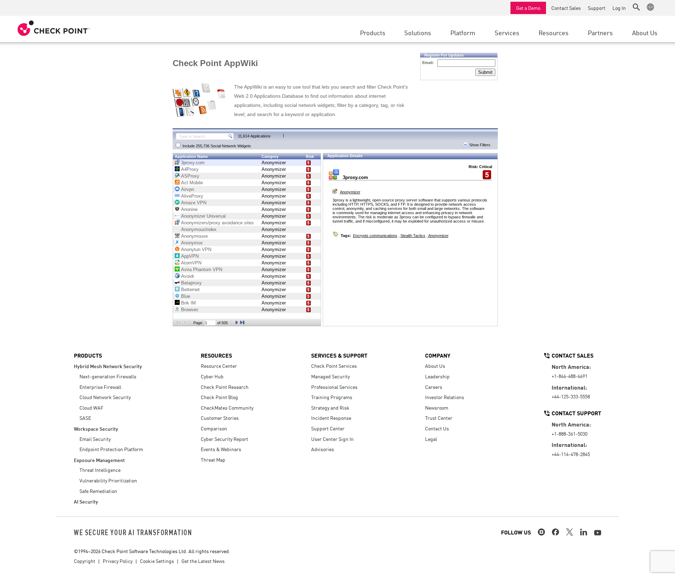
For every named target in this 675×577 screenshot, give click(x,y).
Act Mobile (192, 182)
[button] (636, 7)
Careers (433, 386)
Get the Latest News (203, 560)
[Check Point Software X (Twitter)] (569, 532)
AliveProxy (192, 196)
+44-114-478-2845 (571, 453)
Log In (619, 7)
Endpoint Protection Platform (111, 449)
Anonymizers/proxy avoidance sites (217, 222)
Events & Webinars (221, 449)
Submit (485, 72)
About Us (435, 365)
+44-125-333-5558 (571, 396)
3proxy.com (193, 162)
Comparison (214, 428)
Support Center (328, 428)
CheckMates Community (227, 407)
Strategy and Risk (330, 407)
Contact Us (437, 428)
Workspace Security (96, 428)
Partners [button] (600, 32)
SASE (85, 417)
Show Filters (479, 145)
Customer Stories (220, 417)
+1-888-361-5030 (569, 433)
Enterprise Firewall (100, 386)
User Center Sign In (332, 438)
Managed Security (330, 376)
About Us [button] (644, 32)
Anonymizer (274, 162)
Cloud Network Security (105, 396)
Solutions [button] (417, 32)
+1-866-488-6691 (569, 375)
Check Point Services (334, 365)
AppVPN (190, 256)
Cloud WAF (91, 407)
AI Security (86, 501)
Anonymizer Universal (203, 216)
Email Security (95, 438)
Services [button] (507, 32)
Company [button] (437, 355)
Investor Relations (444, 396)
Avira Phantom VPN (201, 269)
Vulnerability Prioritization (108, 480)
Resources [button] (553, 32)
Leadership (437, 376)
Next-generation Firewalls (107, 376)
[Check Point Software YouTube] (597, 532)
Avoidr (187, 276)
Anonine (189, 209)
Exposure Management (99, 459)
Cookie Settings (157, 560)
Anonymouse (194, 236)
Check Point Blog (219, 396)
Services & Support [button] (339, 355)
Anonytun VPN (196, 249)
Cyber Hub (212, 376)
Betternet (190, 289)
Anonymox (192, 242)
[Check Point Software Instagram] (541, 532)
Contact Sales (566, 7)
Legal (431, 438)
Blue (185, 296)
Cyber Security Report (224, 438)
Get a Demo (528, 7)
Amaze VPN (193, 202)
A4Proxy (190, 169)
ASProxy (190, 176)
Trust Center (438, 417)
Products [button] (372, 32)
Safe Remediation (98, 490)
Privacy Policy (118, 560)
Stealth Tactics (412, 235)
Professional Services (334, 386)
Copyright (84, 560)
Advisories (322, 449)
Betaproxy (191, 283)
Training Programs (331, 396)
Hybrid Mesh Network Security (108, 366)
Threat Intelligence (100, 469)
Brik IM (188, 303)
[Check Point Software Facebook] (555, 532)
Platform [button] (462, 32)
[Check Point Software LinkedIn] (583, 532)
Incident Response (331, 417)
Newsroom (436, 407)
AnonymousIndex (199, 229)
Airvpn (187, 189)
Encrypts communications (375, 235)
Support (596, 7)
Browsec (190, 309)
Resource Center (219, 365)
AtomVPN (191, 262)
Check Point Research (225, 386)
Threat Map (213, 459)
